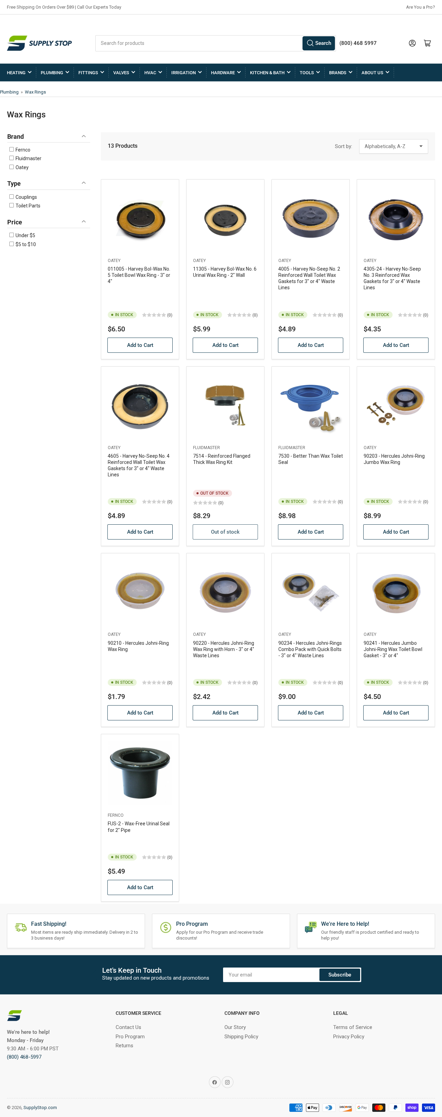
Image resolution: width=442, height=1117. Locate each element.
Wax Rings (35, 92)
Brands (337, 72)
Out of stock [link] (225, 532)
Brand (15, 136)
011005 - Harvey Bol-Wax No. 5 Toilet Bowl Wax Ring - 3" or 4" (139, 275)
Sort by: (343, 146)
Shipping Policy (241, 1036)
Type (14, 183)
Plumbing (52, 72)
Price (14, 222)
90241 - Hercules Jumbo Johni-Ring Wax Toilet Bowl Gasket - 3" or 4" (393, 649)
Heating (16, 72)
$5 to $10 (25, 244)
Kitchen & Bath (267, 72)
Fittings (88, 72)
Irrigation (183, 72)
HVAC (150, 72)
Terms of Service (352, 1027)
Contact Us (128, 1027)
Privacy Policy (348, 1036)
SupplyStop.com (40, 1107)
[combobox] (215, 43)
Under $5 (25, 235)
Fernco (22, 150)
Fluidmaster (28, 158)
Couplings (26, 197)
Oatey (22, 167)
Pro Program (130, 1036)
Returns (124, 1045)
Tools (307, 72)
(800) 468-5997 (24, 1057)
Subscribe (339, 975)
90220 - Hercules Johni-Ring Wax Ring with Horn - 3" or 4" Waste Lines (223, 649)
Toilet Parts (27, 205)
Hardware (223, 72)
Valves (121, 72)
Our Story (235, 1027)
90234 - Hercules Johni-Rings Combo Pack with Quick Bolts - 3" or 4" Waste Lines (310, 649)
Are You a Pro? (420, 7)
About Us (372, 72)
